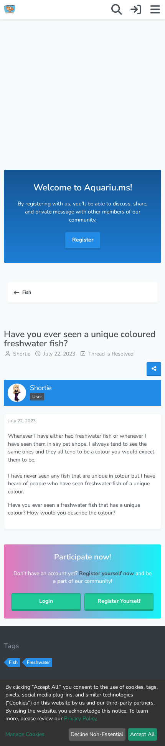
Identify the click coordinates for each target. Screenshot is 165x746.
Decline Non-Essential (97, 734)
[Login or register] (136, 9)
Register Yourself (118, 601)
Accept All (142, 734)
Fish (13, 662)
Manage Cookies (25, 734)
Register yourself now (106, 573)
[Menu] (155, 9)
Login (46, 601)
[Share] (154, 369)
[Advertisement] (82, 102)
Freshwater (38, 662)
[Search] (116, 9)
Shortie (21, 353)
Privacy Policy (80, 718)
